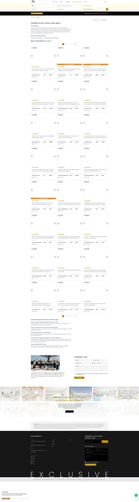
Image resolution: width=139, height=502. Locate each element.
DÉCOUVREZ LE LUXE (69, 411)
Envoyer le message (90, 464)
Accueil (32, 17)
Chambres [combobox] (34, 9)
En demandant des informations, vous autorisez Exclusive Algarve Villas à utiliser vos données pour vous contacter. (92, 374)
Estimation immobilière (76, 1)
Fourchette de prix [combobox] (88, 5)
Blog (52, 446)
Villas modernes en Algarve (36, 37)
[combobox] (43, 5)
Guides (61, 1)
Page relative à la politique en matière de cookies (75, 479)
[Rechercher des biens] (107, 9)
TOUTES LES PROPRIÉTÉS (36, 13)
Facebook (33, 456)
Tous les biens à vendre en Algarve (51, 37)
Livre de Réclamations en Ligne (100, 479)
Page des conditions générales (89, 479)
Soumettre (79, 377)
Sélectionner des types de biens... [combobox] (65, 5)
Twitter (33, 460)
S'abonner (105, 441)
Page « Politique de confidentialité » (59, 479)
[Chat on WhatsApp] (136, 495)
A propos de (54, 1)
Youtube (33, 463)
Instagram (33, 458)
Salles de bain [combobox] (61, 9)
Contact (85, 1)
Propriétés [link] (37, 17)
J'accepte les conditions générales (92, 462)
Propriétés (68, 1)
